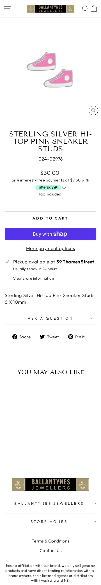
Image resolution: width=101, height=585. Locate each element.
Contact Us (50, 550)
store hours (49, 521)
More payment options (50, 248)
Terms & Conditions (50, 541)
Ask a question (50, 318)
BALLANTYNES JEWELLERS (49, 503)
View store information (33, 278)
